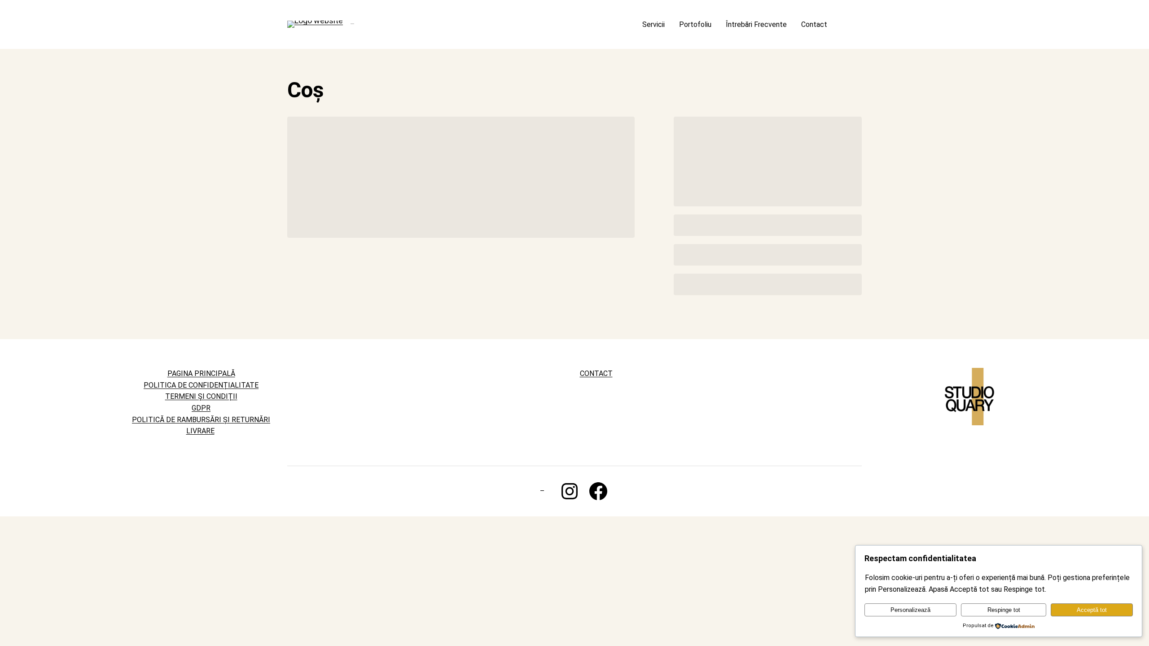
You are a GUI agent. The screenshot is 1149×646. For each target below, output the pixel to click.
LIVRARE (200, 431)
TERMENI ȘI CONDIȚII (201, 396)
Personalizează (910, 610)
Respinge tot (1003, 610)
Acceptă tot (1092, 610)
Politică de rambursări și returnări (201, 419)
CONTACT (596, 373)
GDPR (201, 408)
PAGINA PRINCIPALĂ (201, 373)
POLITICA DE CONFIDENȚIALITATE (201, 385)
